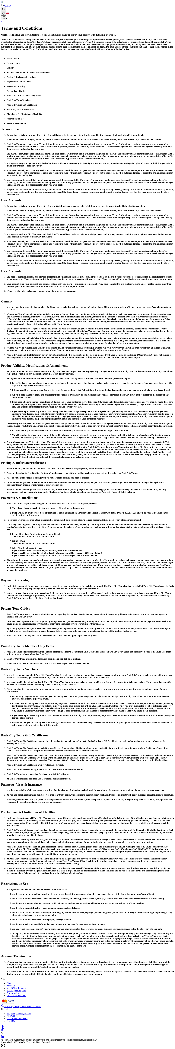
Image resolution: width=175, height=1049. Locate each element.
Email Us (11, 1021)
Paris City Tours (11, 1006)
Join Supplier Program (16, 990)
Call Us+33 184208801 (17, 1018)
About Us (11, 986)
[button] (6, 6)
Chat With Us (12, 1016)
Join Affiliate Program (16, 988)
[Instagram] (2, 1031)
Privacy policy (13, 993)
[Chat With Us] (3, 1046)
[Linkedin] (2, 1037)
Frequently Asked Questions (19, 1013)
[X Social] (2, 1033)
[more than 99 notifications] (3, 18)
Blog (9, 983)
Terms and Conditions (16, 995)
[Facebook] (2, 1027)
